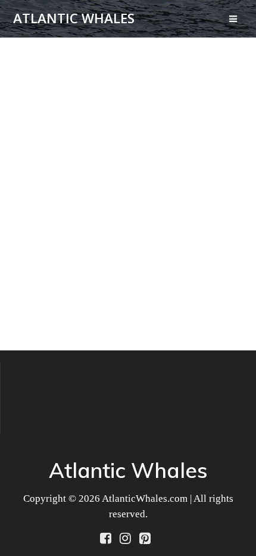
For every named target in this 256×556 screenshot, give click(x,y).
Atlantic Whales (74, 18)
